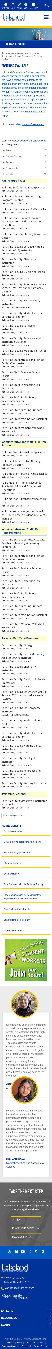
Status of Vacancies (33, 124)
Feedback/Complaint (11, 1346)
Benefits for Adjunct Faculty (17, 909)
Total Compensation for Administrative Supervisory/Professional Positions (22, 897)
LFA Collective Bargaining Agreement (22, 842)
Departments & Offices (14, 53)
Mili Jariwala (15, 1158)
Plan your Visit (23, 1228)
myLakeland (16, 18)
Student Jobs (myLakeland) (17, 852)
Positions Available (13, 831)
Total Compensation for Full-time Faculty (23, 884)
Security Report (11, 874)
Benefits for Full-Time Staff (17, 920)
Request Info (21, 1236)
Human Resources (23, 56)
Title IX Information (13, 930)
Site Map (20, 1342)
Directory (41, 1342)
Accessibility (27, 1346)
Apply (16, 1219)
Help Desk (30, 1342)
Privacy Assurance (42, 1346)
